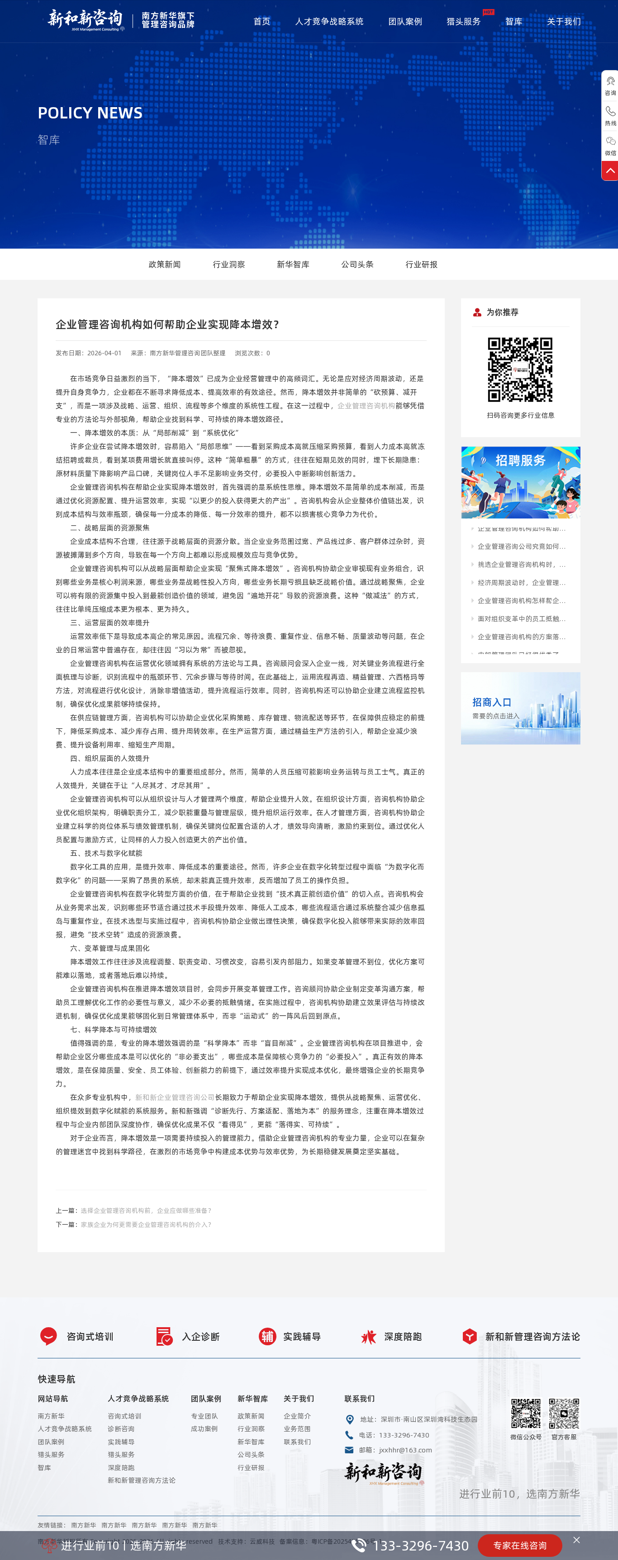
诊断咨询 (121, 1428)
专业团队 (204, 1416)
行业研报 (421, 264)
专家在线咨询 (520, 1545)
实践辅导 (121, 1442)
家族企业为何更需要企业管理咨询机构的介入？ (147, 1224)
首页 (262, 21)
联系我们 (297, 1442)
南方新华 (51, 1416)
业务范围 (297, 1428)
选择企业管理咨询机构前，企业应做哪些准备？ (147, 1210)
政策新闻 (164, 264)
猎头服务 (464, 21)
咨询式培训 (125, 1416)
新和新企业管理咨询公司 (175, 1097)
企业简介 (297, 1416)
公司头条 (357, 264)
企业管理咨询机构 (366, 405)
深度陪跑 (121, 1467)
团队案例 (405, 21)
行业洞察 (229, 264)
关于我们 (564, 21)
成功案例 (204, 1428)
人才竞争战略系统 (329, 21)
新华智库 (293, 264)
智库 (514, 21)
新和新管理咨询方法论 (142, 1480)
